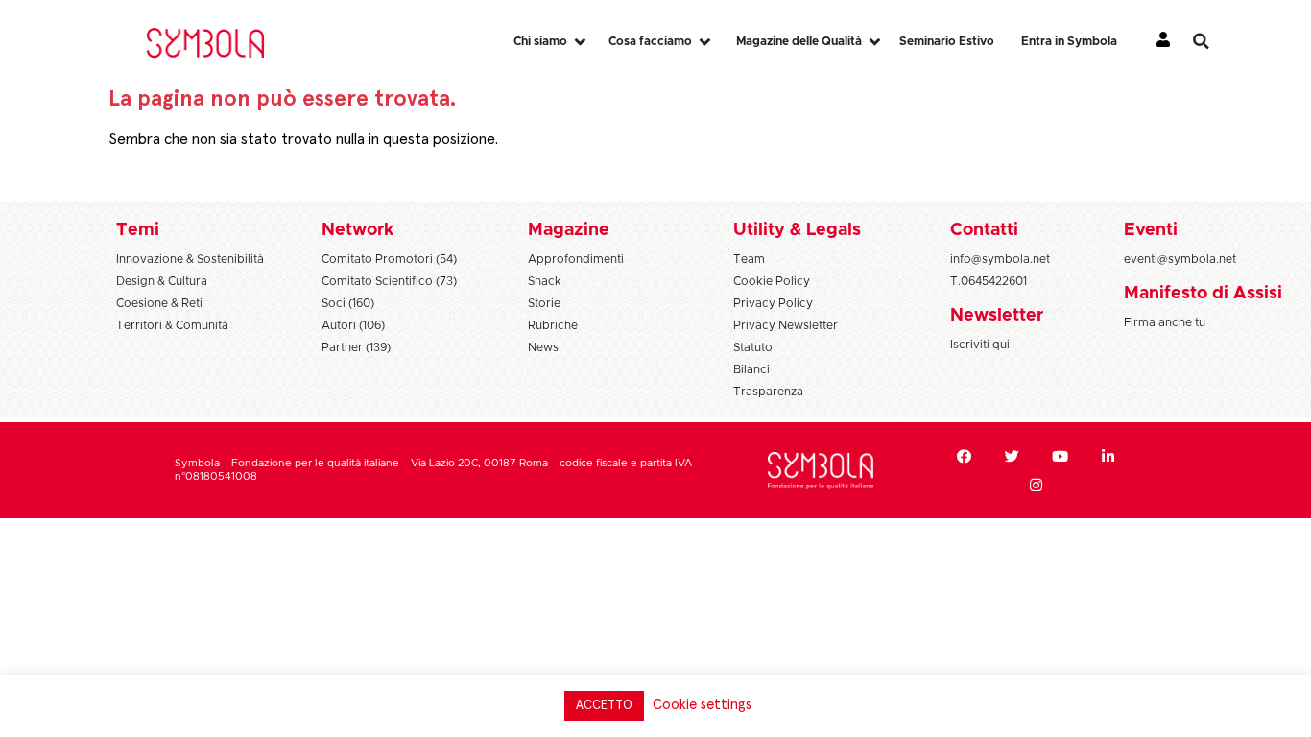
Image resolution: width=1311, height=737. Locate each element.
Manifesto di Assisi (1203, 293)
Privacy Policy (773, 303)
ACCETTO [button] (604, 706)
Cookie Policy (771, 281)
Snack (544, 281)
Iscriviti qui (980, 344)
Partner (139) (356, 347)
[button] (1215, 41)
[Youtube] (1059, 455)
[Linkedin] (1107, 455)
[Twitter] (1011, 455)
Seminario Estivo (946, 41)
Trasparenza (768, 391)
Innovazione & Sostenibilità (190, 259)
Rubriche (553, 325)
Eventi (1151, 230)
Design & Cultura (161, 281)
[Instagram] (1035, 484)
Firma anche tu (1164, 322)
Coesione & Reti (159, 303)
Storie (544, 303)
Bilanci (751, 369)
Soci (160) (348, 303)
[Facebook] (963, 455)
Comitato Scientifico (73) (389, 281)
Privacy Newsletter (785, 325)
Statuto (753, 347)
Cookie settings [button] (702, 705)
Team (749, 259)
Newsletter (996, 315)
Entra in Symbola (1069, 41)
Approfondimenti (576, 259)
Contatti (984, 230)
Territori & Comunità (172, 325)
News (543, 347)
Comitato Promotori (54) (389, 259)
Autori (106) (353, 325)
